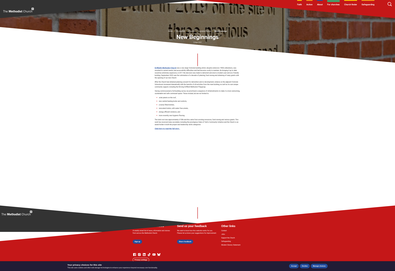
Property (191, 31)
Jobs (223, 234)
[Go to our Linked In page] (144, 254)
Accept (294, 266)
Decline (305, 266)
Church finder (350, 4)
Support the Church (228, 238)
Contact (224, 231)
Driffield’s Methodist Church (165, 68)
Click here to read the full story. (167, 129)
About (320, 4)
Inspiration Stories (204, 31)
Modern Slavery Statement (230, 245)
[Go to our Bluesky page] (159, 254)
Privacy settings (141, 260)
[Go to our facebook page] (134, 254)
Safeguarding (368, 4)
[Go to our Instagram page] (139, 254)
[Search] (390, 4)
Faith (299, 4)
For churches (333, 4)
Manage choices (319, 266)
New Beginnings (220, 31)
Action (309, 4)
